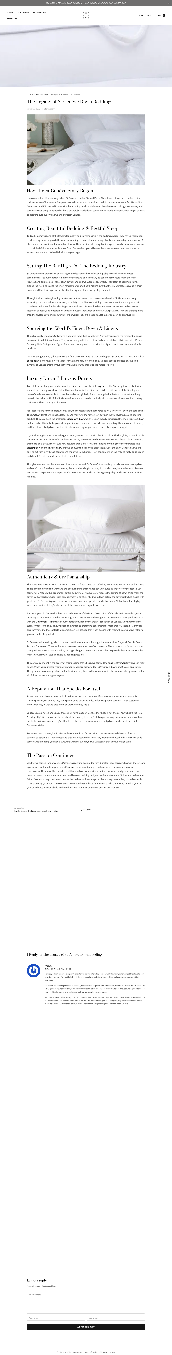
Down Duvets (39, 12)
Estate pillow (55, 447)
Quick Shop (169, 677)
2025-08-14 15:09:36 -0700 (58, 969)
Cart (159, 15)
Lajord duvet (77, 386)
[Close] (169, 3)
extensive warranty (120, 662)
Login (141, 15)
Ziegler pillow (33, 447)
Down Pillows (23, 12)
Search (150, 15)
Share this (87, 809)
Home (10, 12)
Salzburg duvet (100, 386)
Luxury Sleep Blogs (41, 94)
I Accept (112, 1352)
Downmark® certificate (48, 621)
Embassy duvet (39, 414)
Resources (12, 18)
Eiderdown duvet (75, 418)
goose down (33, 360)
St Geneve (69, 766)
